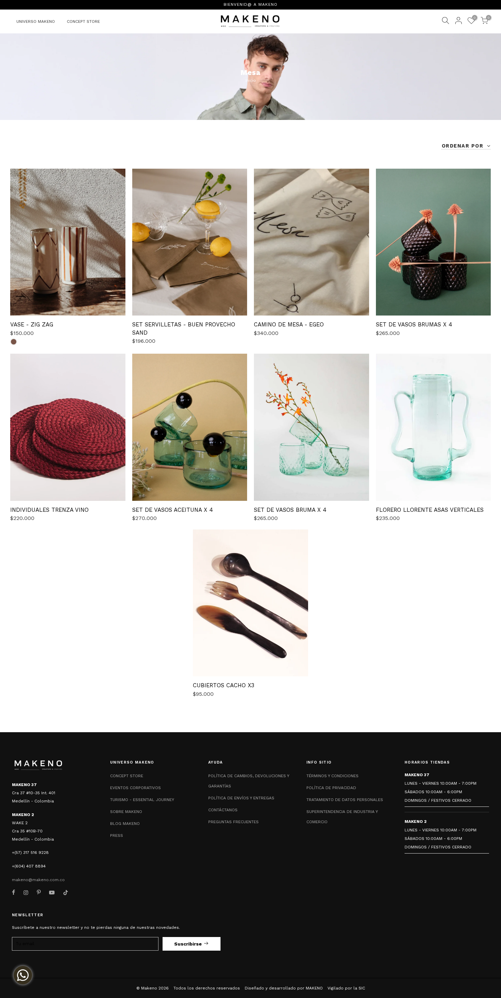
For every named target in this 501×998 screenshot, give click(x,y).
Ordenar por (463, 146)
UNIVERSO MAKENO (35, 21)
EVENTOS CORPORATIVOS (135, 787)
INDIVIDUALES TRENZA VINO (49, 510)
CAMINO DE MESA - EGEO (289, 324)
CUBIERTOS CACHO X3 (223, 685)
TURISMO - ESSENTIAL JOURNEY (142, 799)
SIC (362, 988)
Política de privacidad (331, 787)
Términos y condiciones (332, 775)
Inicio (250, 80)
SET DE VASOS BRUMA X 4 (290, 510)
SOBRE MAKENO (126, 811)
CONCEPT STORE (83, 21)
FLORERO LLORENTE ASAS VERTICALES (430, 510)
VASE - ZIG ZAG (31, 324)
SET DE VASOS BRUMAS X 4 (414, 324)
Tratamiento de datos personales (344, 799)
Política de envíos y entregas (241, 798)
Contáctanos (223, 810)
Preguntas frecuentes (233, 821)
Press (116, 835)
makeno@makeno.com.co (38, 879)
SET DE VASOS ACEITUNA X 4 (172, 510)
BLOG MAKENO (125, 823)
